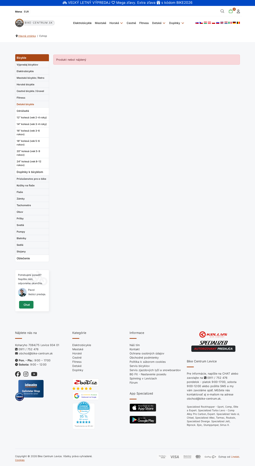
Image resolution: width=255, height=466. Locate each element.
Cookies (20, 460)
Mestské (100, 23)
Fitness (144, 23)
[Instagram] (24, 373)
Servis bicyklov (140, 366)
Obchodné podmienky (144, 357)
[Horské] (121, 22)
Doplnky (174, 23)
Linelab (235, 456)
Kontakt (135, 349)
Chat (26, 304)
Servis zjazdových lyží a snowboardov (155, 370)
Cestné (131, 23)
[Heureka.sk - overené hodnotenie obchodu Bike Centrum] (83, 415)
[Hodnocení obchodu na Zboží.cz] (85, 382)
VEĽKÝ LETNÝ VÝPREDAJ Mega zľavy (101, 3)
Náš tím (135, 345)
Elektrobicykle (82, 23)
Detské (156, 23)
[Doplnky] (182, 22)
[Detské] (164, 22)
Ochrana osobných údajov (147, 353)
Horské (114, 23)
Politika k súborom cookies (148, 361)
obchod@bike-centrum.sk (36, 353)
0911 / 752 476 (29, 349)
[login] (237, 11)
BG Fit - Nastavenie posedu (148, 374)
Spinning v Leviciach (143, 378)
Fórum (134, 382)
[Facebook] (18, 373)
